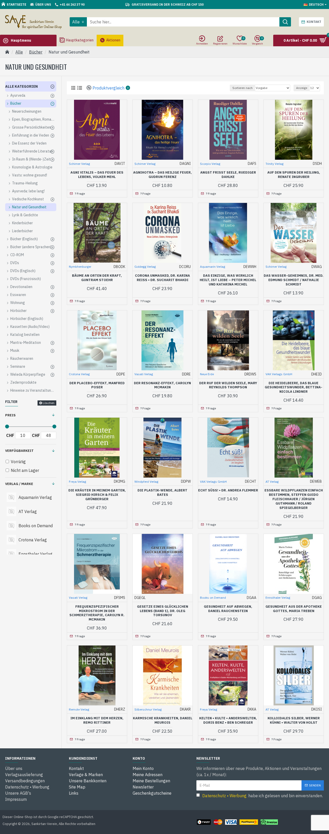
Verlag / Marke (19, 484)
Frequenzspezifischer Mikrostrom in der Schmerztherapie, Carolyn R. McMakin (96, 613)
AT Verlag (272, 481)
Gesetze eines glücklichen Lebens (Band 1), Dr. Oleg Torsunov (162, 611)
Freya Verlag (77, 481)
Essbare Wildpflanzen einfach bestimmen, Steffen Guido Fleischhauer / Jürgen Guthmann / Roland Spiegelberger (293, 499)
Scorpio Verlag (210, 164)
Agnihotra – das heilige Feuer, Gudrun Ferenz (162, 175)
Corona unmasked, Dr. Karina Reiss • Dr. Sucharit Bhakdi (162, 278)
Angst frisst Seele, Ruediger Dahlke (228, 175)
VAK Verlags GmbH (279, 374)
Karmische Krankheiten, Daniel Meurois (162, 720)
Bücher (35, 52)
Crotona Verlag (79, 374)
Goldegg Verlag (145, 266)
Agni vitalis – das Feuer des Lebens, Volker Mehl (96, 175)
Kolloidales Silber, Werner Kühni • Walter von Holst (294, 720)
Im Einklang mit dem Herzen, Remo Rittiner (96, 720)
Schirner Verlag (79, 164)
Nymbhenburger (80, 266)
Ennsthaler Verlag (278, 597)
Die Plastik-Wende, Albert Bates (162, 492)
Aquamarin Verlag (212, 266)
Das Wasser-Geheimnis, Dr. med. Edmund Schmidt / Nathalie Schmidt (293, 280)
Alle (19, 52)
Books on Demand (213, 597)
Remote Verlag (79, 709)
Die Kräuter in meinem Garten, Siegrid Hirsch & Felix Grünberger (97, 494)
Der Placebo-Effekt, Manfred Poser (97, 385)
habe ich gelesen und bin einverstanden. (262, 795)
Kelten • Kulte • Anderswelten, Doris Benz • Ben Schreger (228, 720)
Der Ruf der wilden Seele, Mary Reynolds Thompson (228, 385)
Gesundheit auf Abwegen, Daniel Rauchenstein (228, 609)
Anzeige (301, 88)
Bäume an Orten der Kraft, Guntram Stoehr (97, 278)
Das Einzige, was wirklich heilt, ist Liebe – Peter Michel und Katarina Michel (228, 280)
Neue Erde (207, 374)
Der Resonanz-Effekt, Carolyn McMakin (162, 385)
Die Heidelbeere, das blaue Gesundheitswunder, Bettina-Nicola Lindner (293, 387)
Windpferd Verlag (146, 481)
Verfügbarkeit (19, 451)
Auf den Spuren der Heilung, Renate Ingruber (293, 175)
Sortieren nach (242, 88)
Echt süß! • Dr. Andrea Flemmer (228, 490)
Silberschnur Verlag (148, 709)
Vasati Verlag (143, 374)
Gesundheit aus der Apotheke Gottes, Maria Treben (294, 609)
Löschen (48, 403)
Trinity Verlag (275, 164)
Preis (10, 415)
